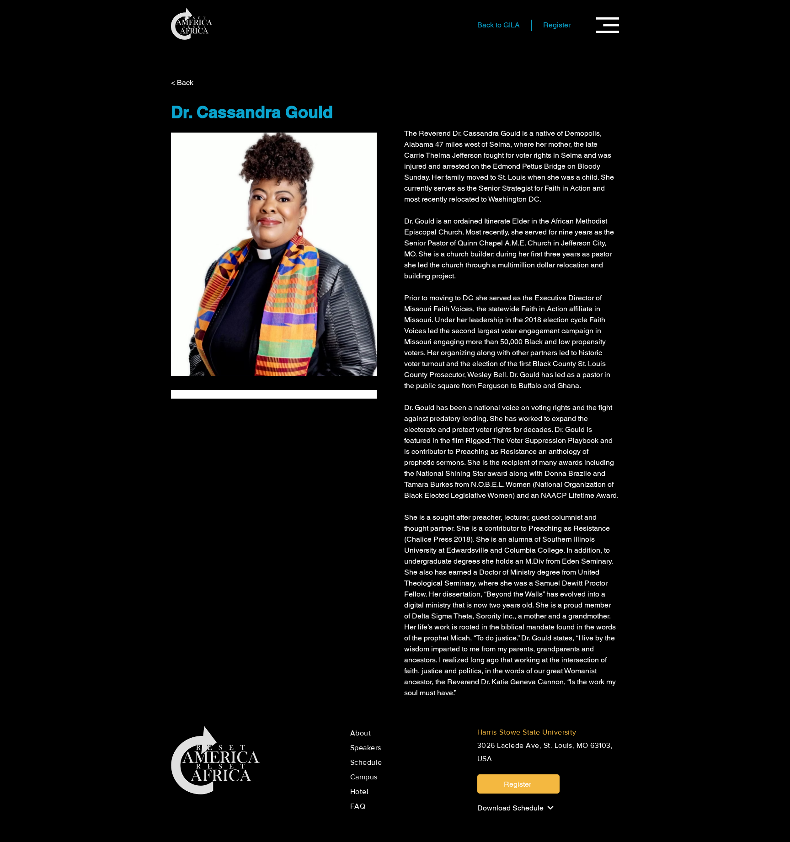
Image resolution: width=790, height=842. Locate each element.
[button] (607, 25)
